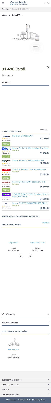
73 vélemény (6, 153)
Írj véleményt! (6, 186)
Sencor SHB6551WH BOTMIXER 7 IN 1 (29, 203)
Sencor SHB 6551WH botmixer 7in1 (28, 161)
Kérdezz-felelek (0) (10, 323)
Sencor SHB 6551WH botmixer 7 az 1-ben (30, 148)
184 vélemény (6, 208)
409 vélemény (6, 174)
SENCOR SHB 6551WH (22, 136)
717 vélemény (6, 140)
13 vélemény (6, 165)
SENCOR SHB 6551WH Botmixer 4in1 (29, 170)
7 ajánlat (6, 83)
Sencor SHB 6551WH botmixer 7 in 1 (28, 182)
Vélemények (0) (8, 314)
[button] (47, 3)
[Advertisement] (25, 110)
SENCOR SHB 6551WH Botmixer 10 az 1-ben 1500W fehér (30, 195)
